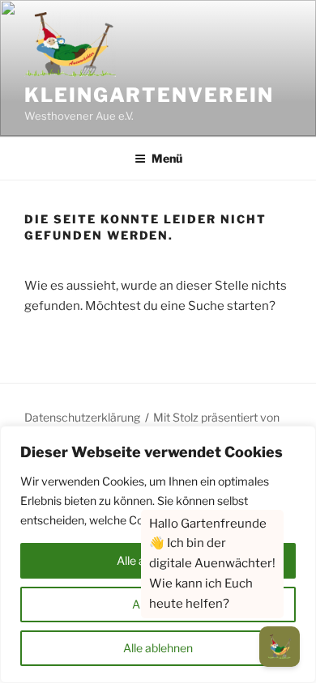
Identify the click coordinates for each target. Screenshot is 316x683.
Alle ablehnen (158, 648)
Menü (167, 158)
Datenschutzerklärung (82, 417)
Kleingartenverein (149, 95)
